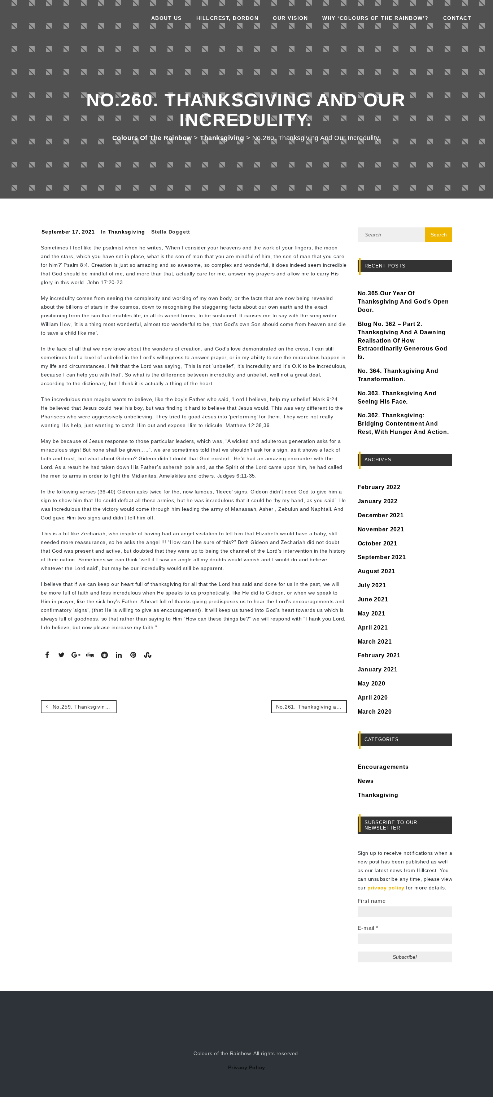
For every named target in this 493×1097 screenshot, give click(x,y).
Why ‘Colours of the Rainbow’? (375, 18)
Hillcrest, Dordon (227, 18)
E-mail (368, 928)
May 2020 (371, 683)
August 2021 (377, 571)
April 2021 (373, 627)
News (366, 781)
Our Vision (290, 18)
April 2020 (373, 698)
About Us (166, 18)
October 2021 (378, 543)
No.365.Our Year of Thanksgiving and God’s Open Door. (403, 301)
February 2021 (379, 655)
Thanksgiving (126, 232)
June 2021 (373, 599)
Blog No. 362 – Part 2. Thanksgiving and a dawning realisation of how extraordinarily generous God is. (403, 340)
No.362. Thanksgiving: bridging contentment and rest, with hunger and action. (403, 423)
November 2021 (381, 529)
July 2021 (372, 585)
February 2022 (379, 487)
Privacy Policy (246, 1067)
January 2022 (378, 501)
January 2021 (378, 669)
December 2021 (381, 515)
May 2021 (371, 613)
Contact (457, 18)
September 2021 (382, 557)
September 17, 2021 (68, 232)
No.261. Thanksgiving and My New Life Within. (311, 707)
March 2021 (375, 642)
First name (372, 901)
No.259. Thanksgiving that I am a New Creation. (84, 707)
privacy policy (386, 888)
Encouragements (383, 767)
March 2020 (375, 712)
